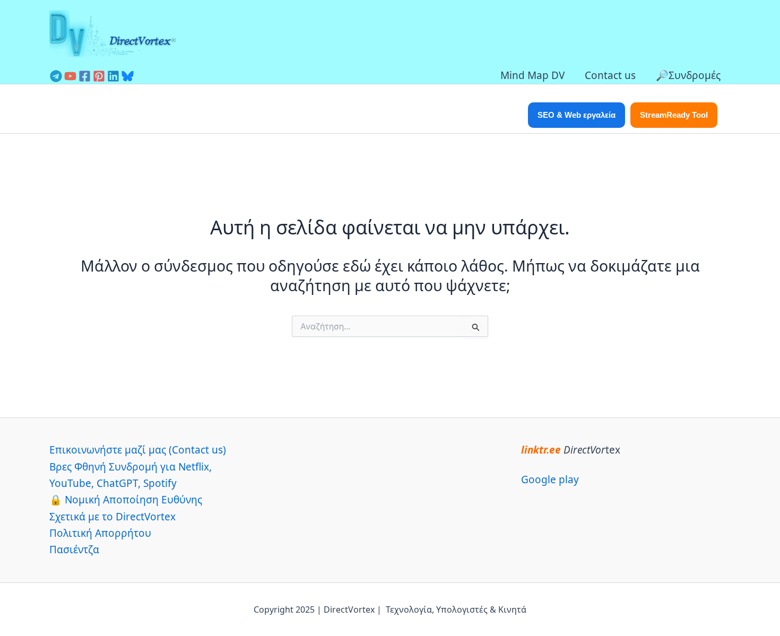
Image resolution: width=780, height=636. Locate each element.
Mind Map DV (532, 75)
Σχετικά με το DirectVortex (112, 517)
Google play (550, 479)
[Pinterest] (99, 76)
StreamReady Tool (674, 114)
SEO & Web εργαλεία (577, 114)
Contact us (610, 75)
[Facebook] (84, 76)
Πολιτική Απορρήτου (100, 533)
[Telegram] (56, 76)
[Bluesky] (127, 76)
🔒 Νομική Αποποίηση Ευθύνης (125, 500)
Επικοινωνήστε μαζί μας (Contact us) (137, 450)
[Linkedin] (113, 76)
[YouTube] (70, 76)
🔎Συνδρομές (688, 75)
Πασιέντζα (74, 549)
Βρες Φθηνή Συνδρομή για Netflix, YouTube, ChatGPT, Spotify (130, 475)
